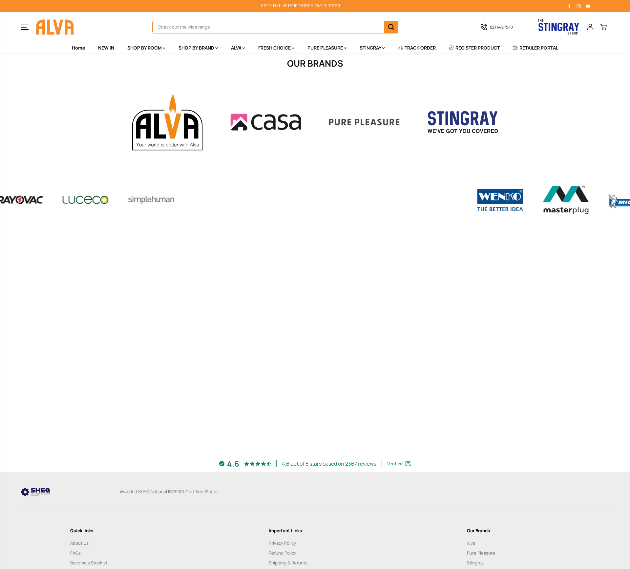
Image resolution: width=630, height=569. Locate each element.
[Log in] (590, 27)
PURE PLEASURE (325, 48)
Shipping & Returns (288, 563)
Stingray (475, 563)
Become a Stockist (88, 563)
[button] (25, 27)
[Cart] (603, 27)
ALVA (236, 48)
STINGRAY (371, 48)
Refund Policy (282, 553)
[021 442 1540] (501, 27)
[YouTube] (588, 6)
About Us (79, 543)
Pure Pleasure (481, 553)
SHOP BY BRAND (196, 48)
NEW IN (106, 48)
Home (78, 48)
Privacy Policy (282, 543)
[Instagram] (579, 6)
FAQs (75, 553)
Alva (471, 543)
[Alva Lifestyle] (55, 27)
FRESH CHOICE (275, 48)
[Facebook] (569, 6)
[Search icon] (391, 26)
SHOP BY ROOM (145, 48)
